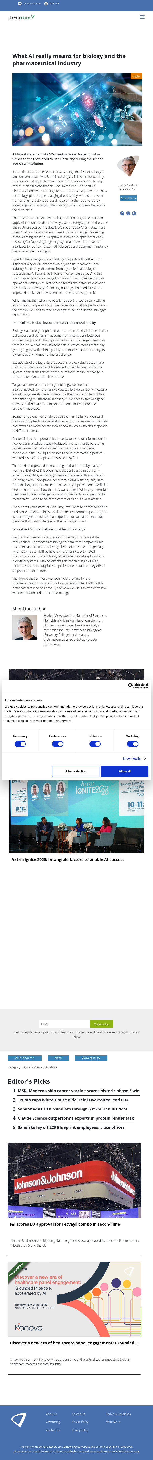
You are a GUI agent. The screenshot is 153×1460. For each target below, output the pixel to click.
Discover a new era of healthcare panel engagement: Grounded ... (74, 1343)
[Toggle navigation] (143, 17)
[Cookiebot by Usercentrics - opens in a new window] (131, 686)
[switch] (57, 744)
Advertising (53, 1422)
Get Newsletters (32, 3)
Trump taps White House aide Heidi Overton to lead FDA (73, 1100)
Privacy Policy (80, 1430)
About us (51, 1414)
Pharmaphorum (19, 1420)
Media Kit (54, 3)
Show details (132, 758)
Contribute (78, 1414)
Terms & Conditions (118, 1414)
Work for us (113, 1422)
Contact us (53, 1430)
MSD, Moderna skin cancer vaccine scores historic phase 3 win (79, 1090)
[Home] (21, 17)
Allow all (125, 771)
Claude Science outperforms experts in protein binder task (76, 1118)
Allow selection (75, 771)
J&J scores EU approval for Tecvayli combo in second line (65, 1224)
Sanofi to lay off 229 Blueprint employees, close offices (71, 1127)
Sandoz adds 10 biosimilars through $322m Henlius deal (72, 1109)
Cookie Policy (80, 1422)
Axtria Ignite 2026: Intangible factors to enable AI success (67, 859)
